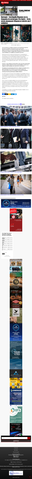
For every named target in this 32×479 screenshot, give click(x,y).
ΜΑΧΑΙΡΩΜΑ (9, 198)
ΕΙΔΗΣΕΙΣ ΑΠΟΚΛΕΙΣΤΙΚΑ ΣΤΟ (13, 104)
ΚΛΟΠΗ (6, 198)
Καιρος (18, 0)
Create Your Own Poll (7, 256)
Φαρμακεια (14, 0)
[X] (6, 94)
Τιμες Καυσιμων (23, 0)
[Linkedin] (12, 94)
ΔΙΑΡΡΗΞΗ (2, 198)
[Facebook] (3, 94)
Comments (7, 255)
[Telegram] (15, 94)
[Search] (28, 438)
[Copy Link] (9, 94)
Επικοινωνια (29, 0)
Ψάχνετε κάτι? (16, 436)
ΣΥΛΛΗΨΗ (13, 198)
